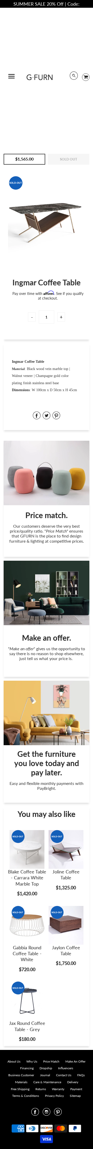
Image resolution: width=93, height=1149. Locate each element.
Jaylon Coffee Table (66, 950)
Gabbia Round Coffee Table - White (27, 953)
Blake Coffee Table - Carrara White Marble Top (27, 878)
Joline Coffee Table (66, 874)
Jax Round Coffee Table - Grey (27, 1026)
